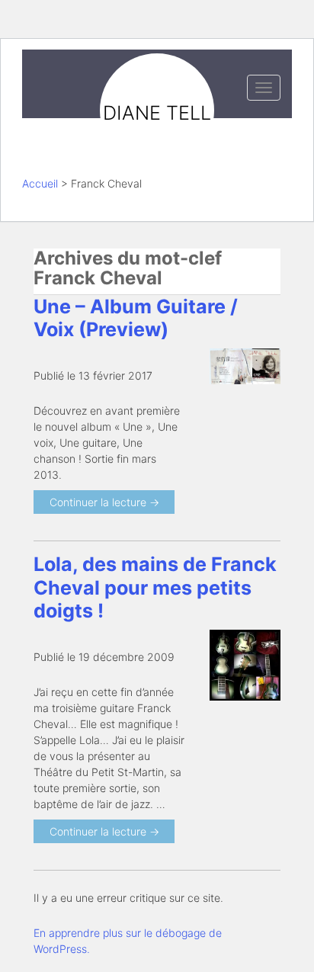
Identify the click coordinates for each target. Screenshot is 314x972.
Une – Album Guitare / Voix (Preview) (136, 318)
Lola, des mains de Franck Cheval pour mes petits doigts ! (155, 587)
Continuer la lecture (104, 502)
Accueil (40, 183)
